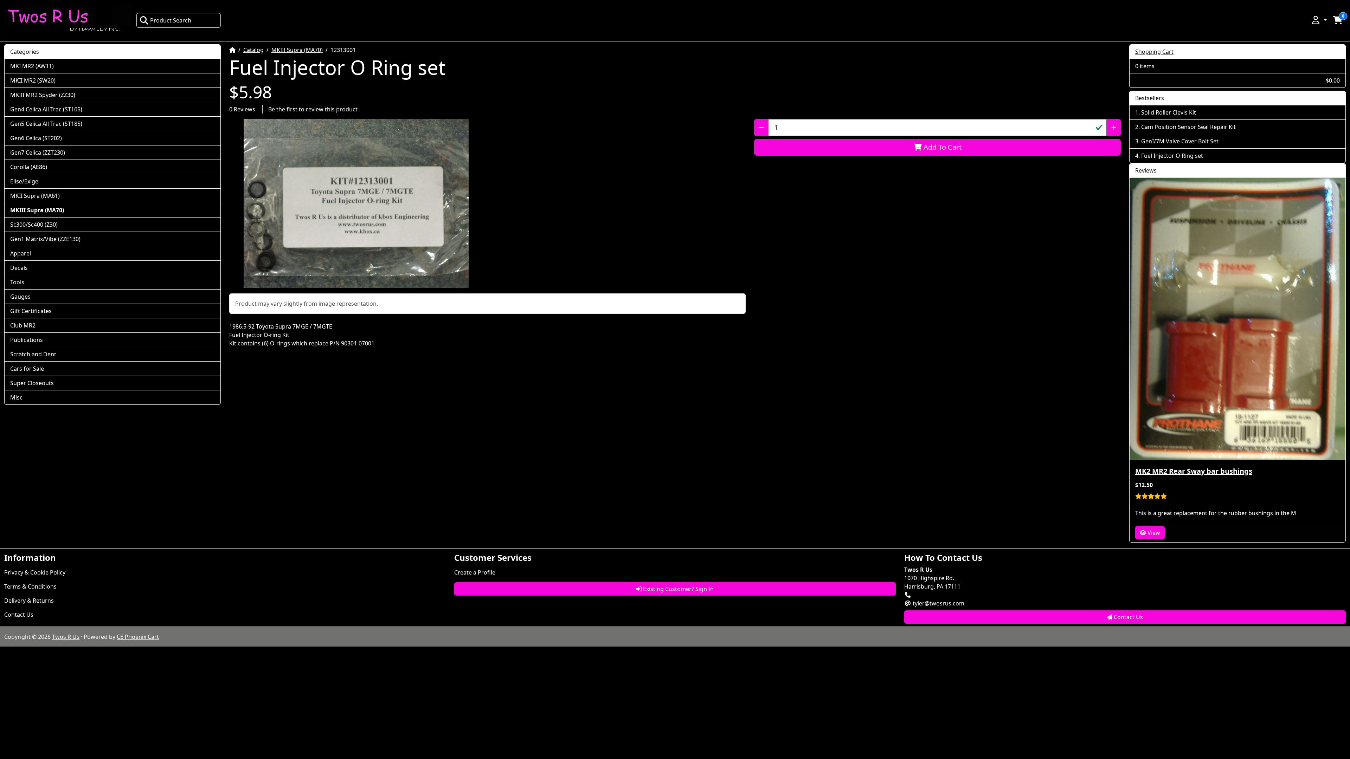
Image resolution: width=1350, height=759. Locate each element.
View (1153, 533)
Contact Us (18, 614)
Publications (26, 340)
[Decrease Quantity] (761, 127)
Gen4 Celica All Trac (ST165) (46, 109)
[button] (1319, 20)
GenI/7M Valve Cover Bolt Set (1180, 141)
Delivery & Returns (29, 600)
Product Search (170, 20)
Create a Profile (474, 572)
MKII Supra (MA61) (35, 196)
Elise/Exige (24, 181)
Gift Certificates (31, 311)
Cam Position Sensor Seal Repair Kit (1188, 127)
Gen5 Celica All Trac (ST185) (46, 124)
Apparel (20, 253)
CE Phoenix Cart (138, 637)
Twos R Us (65, 637)
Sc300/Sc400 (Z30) (34, 224)
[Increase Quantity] (1113, 127)
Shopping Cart (1154, 52)
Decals (19, 268)
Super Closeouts (32, 383)
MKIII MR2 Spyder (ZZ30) (42, 95)
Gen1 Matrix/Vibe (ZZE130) (45, 239)
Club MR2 (23, 325)
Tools (17, 282)
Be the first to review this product (313, 109)
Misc (16, 397)
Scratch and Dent (33, 354)
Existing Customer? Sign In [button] (678, 589)
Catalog (253, 50)
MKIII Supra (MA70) (297, 50)
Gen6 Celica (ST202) (36, 138)
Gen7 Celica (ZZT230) (37, 152)
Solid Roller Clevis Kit (1168, 112)
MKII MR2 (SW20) (33, 80)
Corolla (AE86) (28, 167)
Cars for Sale (27, 368)
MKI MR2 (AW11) (32, 66)
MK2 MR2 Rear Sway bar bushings (1193, 471)
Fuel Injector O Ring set (1172, 156)
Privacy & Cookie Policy (34, 572)
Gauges (20, 296)
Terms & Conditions (30, 586)
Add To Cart (942, 147)
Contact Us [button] (1127, 617)
